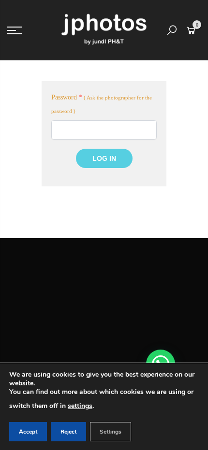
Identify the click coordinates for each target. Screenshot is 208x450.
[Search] (171, 30)
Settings (110, 432)
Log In (104, 158)
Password (66, 97)
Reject (68, 432)
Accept (28, 432)
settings (80, 405)
